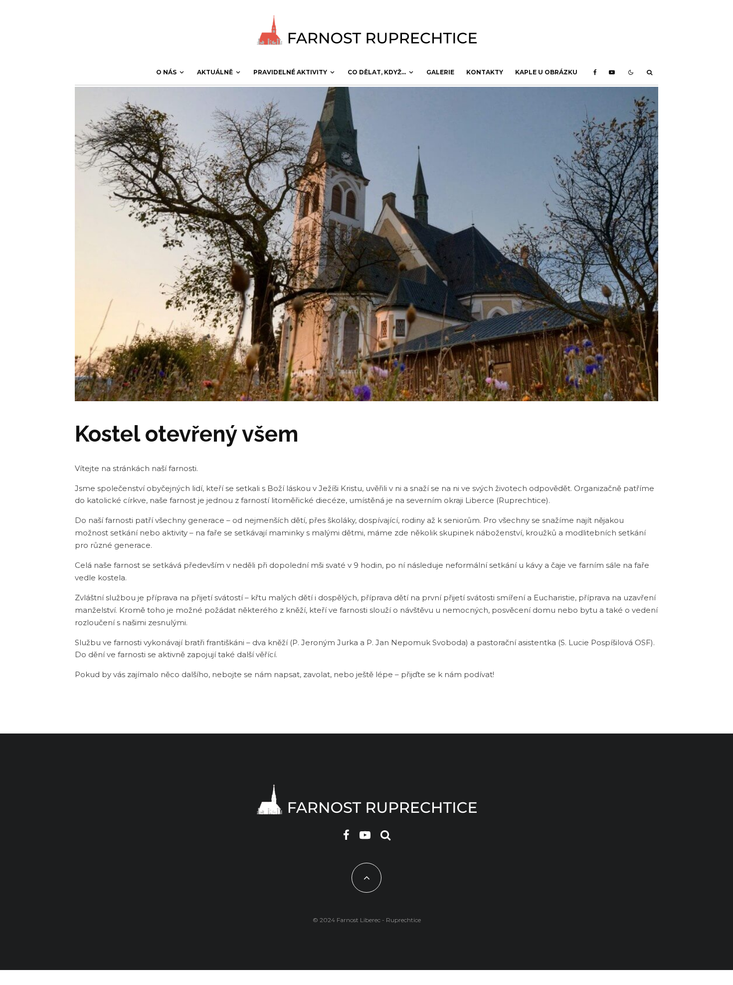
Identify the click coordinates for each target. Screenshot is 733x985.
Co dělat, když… (377, 72)
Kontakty (484, 72)
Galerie (440, 72)
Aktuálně (215, 72)
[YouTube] (612, 72)
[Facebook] (595, 72)
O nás (166, 72)
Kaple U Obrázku (546, 72)
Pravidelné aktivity (290, 72)
